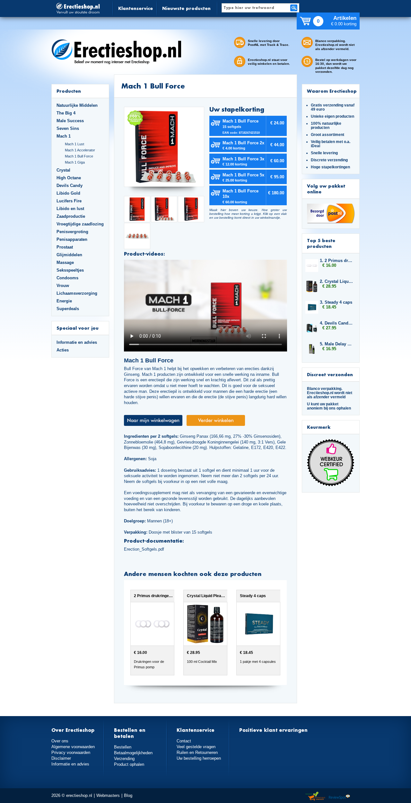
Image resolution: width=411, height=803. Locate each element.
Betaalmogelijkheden (133, 752)
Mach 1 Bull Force (79, 156)
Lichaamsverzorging (77, 293)
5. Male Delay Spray (336, 344)
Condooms (67, 277)
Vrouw (63, 285)
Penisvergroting (72, 231)
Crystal (63, 170)
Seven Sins (68, 128)
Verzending (124, 758)
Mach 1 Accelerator (80, 150)
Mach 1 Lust (74, 144)
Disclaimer (61, 758)
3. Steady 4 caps (336, 302)
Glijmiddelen (69, 254)
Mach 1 (64, 136)
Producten (69, 91)
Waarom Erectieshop (332, 91)
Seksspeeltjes (70, 270)
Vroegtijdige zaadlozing (80, 224)
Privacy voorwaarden (70, 752)
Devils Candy (70, 185)
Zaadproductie (71, 216)
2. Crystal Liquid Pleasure (336, 281)
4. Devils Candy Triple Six (336, 323)
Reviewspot (339, 796)
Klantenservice (135, 8)
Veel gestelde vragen (196, 746)
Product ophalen (129, 764)
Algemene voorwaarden (73, 746)
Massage (65, 262)
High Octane (69, 177)
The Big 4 (66, 113)
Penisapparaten (72, 239)
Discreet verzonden (330, 374)
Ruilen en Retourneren (197, 752)
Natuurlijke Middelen (77, 105)
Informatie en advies (77, 342)
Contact (184, 741)
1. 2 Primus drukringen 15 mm (336, 260)
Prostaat (65, 247)
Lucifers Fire (69, 201)
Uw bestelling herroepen (199, 758)
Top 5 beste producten (321, 243)
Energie (64, 301)
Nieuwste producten (186, 8)
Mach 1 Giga (75, 162)
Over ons (59, 741)
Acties (63, 350)
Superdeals (68, 308)
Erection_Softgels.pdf (144, 549)
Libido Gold (68, 193)
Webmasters (108, 795)
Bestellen (122, 747)
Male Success (70, 120)
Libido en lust (70, 208)
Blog (128, 795)
